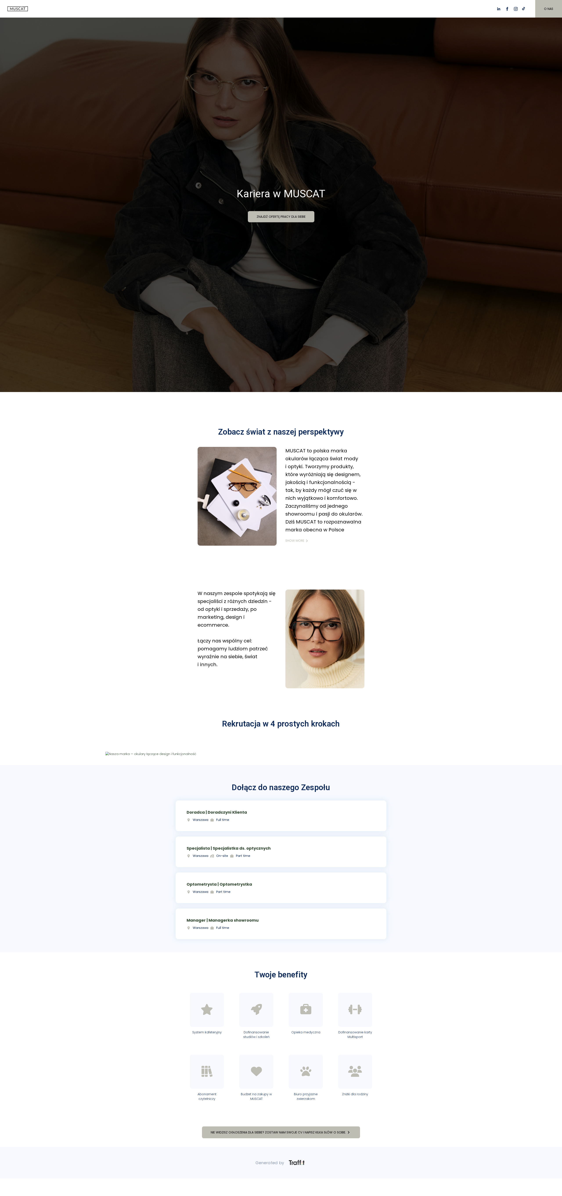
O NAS (548, 9)
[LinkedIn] (498, 9)
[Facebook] (507, 9)
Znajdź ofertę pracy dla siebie (281, 216)
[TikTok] (524, 9)
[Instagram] (516, 9)
